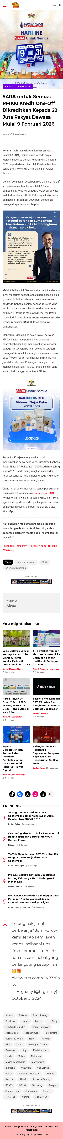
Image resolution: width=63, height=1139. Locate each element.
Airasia (9, 1015)
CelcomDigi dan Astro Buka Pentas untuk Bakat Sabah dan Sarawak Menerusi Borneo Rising (34, 837)
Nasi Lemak (43, 1068)
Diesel (38, 1021)
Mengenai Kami (21, 1126)
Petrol (8, 1073)
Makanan (36, 1056)
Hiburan (11, 845)
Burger (25, 1021)
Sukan (42, 768)
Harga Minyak (31, 1033)
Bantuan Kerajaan (26, 562)
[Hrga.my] (16, 6)
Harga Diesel (11, 1033)
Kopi (25, 1050)
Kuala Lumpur (40, 1050)
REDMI (23, 1079)
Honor (32, 1038)
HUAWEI (46, 1038)
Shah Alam (31, 1091)
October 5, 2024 (27, 998)
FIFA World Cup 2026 (15, 1027)
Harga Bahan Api (41, 1027)
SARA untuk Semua (15, 568)
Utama (8, 1126)
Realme (9, 1079)
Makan (21, 1056)
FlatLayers (43, 1134)
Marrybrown (38, 1062)
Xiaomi (25, 1097)
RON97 (22, 1085)
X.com (42, 545)
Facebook (8, 545)
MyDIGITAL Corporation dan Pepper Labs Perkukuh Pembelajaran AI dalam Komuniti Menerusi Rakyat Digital (16, 734)
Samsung (37, 1085)
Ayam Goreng (40, 1015)
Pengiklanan (36, 1126)
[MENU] (4, 5)
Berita (9, 87)
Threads (52, 545)
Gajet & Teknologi (40, 669)
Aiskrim (23, 1015)
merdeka (10, 1068)
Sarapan (52, 1085)
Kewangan (24, 87)
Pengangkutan (15, 717)
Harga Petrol (51, 1033)
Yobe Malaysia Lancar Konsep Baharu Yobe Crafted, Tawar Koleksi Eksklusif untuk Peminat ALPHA (16, 638)
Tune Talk (10, 1097)
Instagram (21, 545)
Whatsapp (9, 550)
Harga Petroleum (14, 1038)
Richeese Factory (41, 1079)
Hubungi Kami (51, 1126)
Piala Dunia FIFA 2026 (29, 1073)
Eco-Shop (53, 1021)
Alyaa (6, 134)
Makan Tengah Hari (15, 1062)
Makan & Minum (16, 669)
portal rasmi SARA (44, 493)
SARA (45, 562)
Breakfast (10, 1021)
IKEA (7, 1044)
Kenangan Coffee (38, 1044)
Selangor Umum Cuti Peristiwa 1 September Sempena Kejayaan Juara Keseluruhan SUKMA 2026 (46, 734)
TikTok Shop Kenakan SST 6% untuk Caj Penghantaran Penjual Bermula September (46, 686)
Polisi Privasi (31, 1130)
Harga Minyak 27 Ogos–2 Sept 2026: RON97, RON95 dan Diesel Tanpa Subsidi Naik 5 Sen (16, 686)
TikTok (33, 545)
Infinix (19, 1044)
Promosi (50, 1073)
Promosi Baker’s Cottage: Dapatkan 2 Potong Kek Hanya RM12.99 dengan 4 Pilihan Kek (31, 878)
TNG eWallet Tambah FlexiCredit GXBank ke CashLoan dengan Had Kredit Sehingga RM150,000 (46, 638)
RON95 (9, 1085)
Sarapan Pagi (12, 1091)
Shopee (47, 1091)
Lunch (8, 1056)
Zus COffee (41, 1097)
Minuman (26, 1068)
